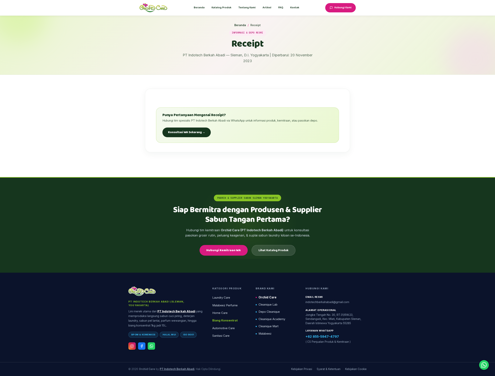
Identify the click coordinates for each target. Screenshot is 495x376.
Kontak (294, 7)
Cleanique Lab (268, 304)
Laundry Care (221, 297)
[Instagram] (132, 346)
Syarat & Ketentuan (329, 369)
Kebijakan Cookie (356, 369)
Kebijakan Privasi (301, 369)
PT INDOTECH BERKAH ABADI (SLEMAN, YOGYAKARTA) (156, 303)
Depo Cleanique (269, 311)
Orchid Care (268, 297)
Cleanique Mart (268, 326)
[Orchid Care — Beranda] (153, 7)
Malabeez (265, 333)
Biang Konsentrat (225, 320)
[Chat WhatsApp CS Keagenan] (484, 365)
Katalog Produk (221, 7)
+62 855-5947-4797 (322, 336)
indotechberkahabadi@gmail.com (327, 302)
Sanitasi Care (221, 335)
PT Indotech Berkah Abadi (176, 311)
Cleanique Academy (272, 319)
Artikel (267, 7)
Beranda (199, 7)
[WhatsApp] (151, 346)
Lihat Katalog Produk (273, 250)
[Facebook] (141, 346)
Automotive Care (223, 328)
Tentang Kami (247, 7)
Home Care (220, 313)
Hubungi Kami (343, 7)
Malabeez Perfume (225, 305)
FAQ (280, 7)
